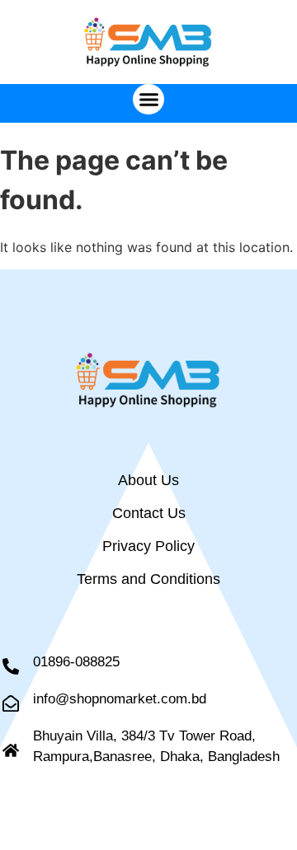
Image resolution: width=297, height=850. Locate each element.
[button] (148, 99)
